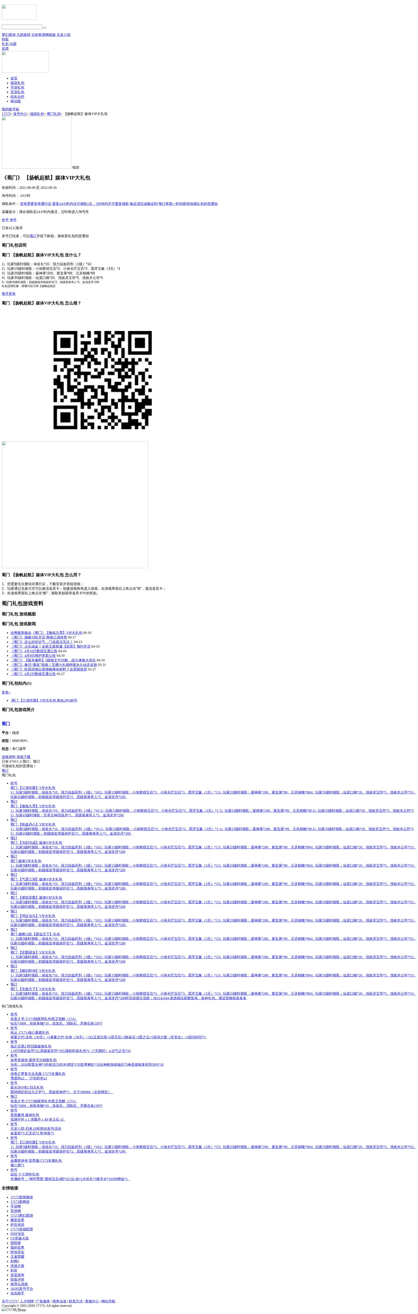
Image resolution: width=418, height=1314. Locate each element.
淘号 (13, 220)
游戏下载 (23, 757)
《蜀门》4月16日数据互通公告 (33, 651)
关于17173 (9, 1301)
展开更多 (9, 294)
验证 (144, 204)
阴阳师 (15, 1243)
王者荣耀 (17, 1256)
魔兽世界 (17, 1220)
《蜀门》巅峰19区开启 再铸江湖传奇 (38, 637)
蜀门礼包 (54, 114)
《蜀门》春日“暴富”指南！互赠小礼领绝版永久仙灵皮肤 (53, 665)
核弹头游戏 (19, 1284)
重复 (90, 204)
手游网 (15, 1206)
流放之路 (17, 1266)
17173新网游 (20, 1202)
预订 (188, 204)
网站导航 (108, 1301)
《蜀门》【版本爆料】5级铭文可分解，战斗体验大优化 (53, 660)
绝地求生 (17, 1252)
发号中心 (20, 114)
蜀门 (6, 723)
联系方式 (76, 1301)
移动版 (15, 101)
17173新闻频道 (21, 1197)
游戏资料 (9, 757)
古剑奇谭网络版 (43, 35)
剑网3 (14, 1261)
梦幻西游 (9, 35)
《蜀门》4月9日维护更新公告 (33, 655)
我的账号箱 (10, 109)
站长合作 (17, 96)
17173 (6, 114)
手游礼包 (17, 87)
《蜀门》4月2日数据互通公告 (33, 674)
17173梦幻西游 (21, 1215)
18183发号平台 (21, 1288)
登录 (35, 204)
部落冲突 (17, 1279)
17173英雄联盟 (21, 1229)
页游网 (15, 1211)
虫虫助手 (17, 1293)
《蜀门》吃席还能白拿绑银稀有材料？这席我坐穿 (48, 669)
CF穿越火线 (19, 1238)
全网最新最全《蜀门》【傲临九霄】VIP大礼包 (46, 633)
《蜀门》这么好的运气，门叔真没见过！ (41, 642)
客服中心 (92, 1301)
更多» (6, 692)
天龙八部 (64, 35)
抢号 (5, 220)
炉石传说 (17, 1224)
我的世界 (17, 1247)
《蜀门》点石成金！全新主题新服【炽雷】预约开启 (50, 646)
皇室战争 (17, 1275)
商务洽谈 (59, 1301)
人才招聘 (27, 1301)
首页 (13, 78)
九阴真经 (23, 35)
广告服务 (43, 1301)
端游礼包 (17, 83)
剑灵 (13, 1270)
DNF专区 (17, 1234)
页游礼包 (17, 92)
